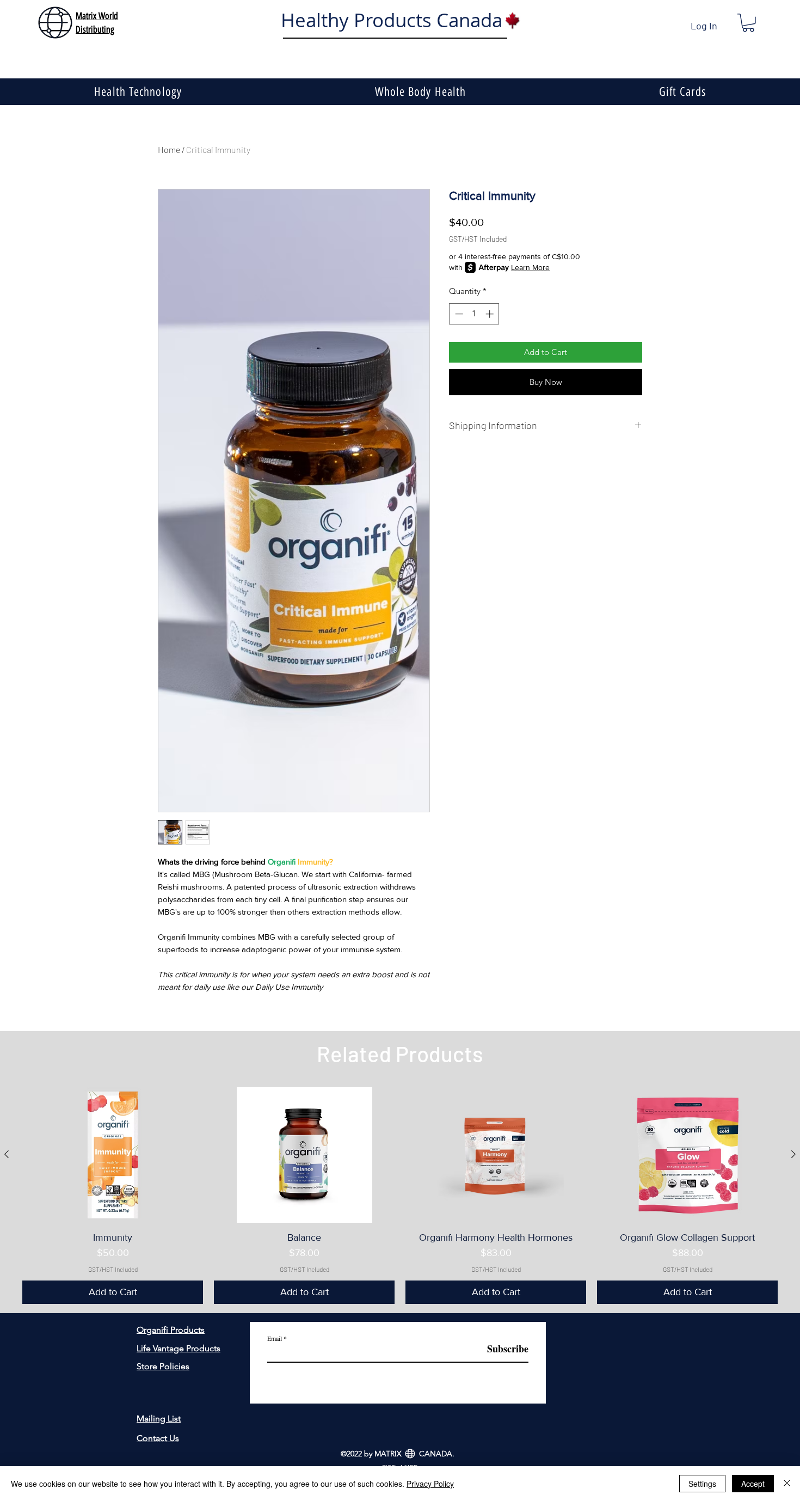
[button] (748, 23)
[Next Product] (793, 1154)
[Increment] (490, 314)
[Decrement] (458, 314)
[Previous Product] (6, 1154)
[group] (400, 1195)
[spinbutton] (474, 314)
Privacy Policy (430, 1483)
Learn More (530, 267)
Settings (702, 1483)
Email (274, 1338)
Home (169, 149)
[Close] (786, 1483)
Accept (753, 1483)
